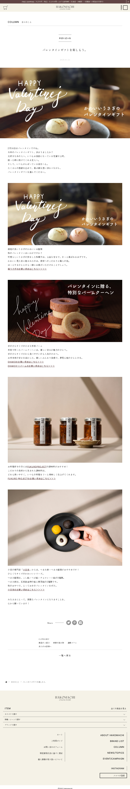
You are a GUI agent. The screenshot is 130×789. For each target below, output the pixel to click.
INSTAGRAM (117, 768)
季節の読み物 (58, 642)
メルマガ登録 (119, 775)
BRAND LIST (117, 741)
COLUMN (119, 747)
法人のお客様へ (45, 646)
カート (60, 734)
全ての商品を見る (118, 708)
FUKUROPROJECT (36, 466)
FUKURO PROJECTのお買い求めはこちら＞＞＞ (32, 478)
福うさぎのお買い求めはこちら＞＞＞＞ (27, 268)
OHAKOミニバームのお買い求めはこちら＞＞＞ (31, 365)
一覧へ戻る (65, 655)
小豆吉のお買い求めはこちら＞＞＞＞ (26, 589)
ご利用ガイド (57, 740)
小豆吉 (26, 569)
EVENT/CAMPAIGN (113, 758)
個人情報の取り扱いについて (50, 759)
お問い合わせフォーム (53, 747)
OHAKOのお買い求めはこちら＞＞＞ (26, 361)
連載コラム (72, 642)
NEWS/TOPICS (115, 752)
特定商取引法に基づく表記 (51, 753)
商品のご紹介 (44, 642)
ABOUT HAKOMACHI (112, 735)
